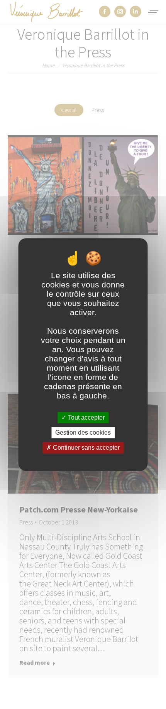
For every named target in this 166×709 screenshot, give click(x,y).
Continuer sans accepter (85, 448)
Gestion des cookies (83, 432)
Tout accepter (85, 417)
